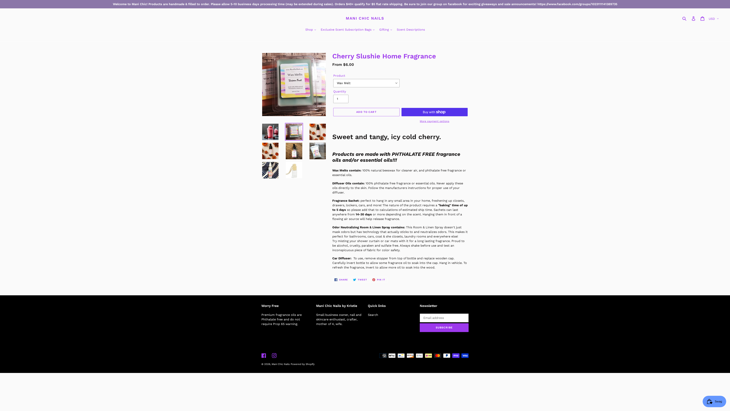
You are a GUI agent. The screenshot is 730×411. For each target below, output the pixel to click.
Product (339, 75)
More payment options (434, 121)
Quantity (339, 91)
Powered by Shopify (303, 364)
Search (373, 315)
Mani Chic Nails (365, 18)
